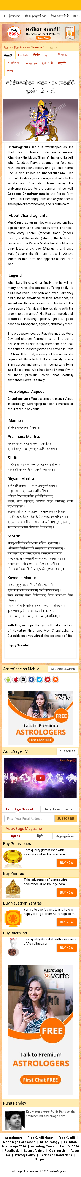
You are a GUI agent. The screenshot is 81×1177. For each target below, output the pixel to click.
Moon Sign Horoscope (19, 1142)
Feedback (12, 1150)
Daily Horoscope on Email (61, 809)
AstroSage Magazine (24, 828)
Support (40, 1159)
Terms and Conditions (56, 1155)
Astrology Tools (43, 1146)
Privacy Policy (25, 1155)
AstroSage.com (59, 1171)
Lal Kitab (70, 1142)
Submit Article (34, 1150)
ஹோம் (7, 47)
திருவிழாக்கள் (35, 16)
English (15, 836)
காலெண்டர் (60, 16)
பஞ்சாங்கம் (11, 16)
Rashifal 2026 (69, 1146)
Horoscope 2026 (14, 1146)
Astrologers (14, 1137)
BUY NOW (66, 862)
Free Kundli (67, 1137)
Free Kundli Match (41, 1137)
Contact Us (57, 1150)
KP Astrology (50, 1142)
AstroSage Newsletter (21, 809)
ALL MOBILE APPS (63, 668)
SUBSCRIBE (67, 751)
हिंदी (40, 836)
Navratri (37, 47)
